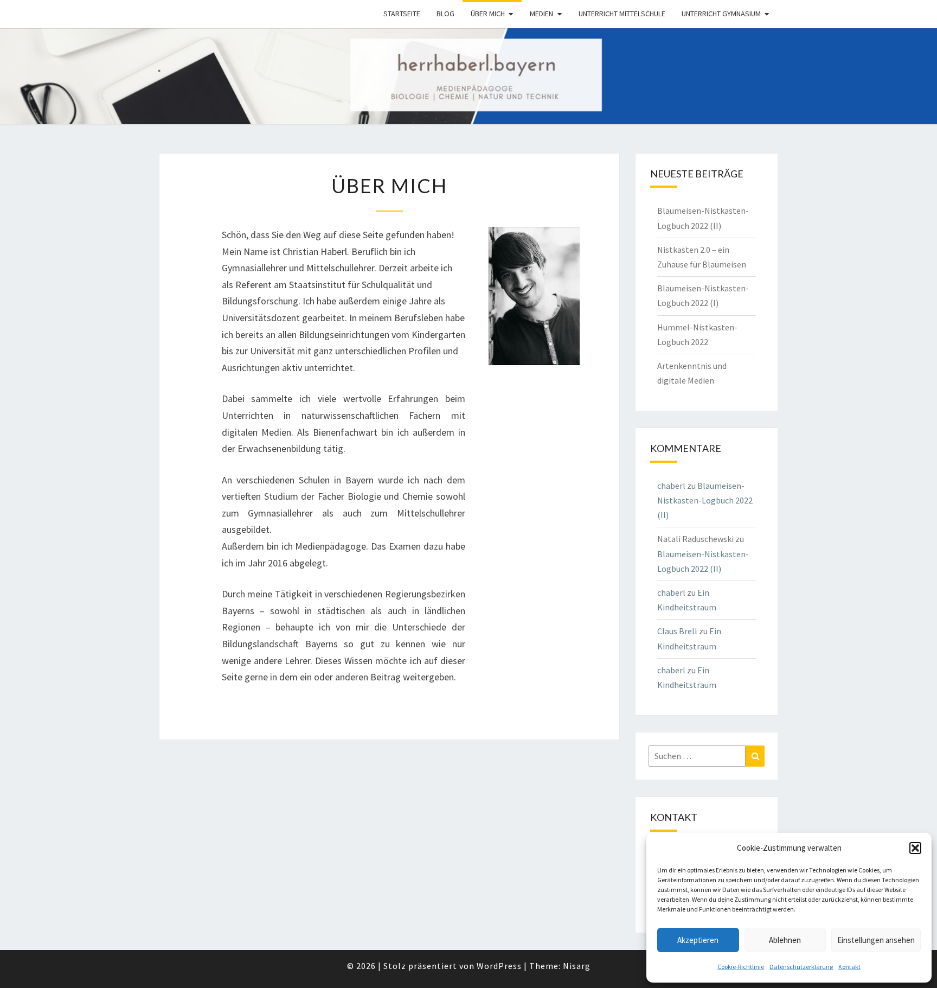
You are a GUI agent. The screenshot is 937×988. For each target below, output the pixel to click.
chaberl (671, 485)
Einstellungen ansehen (876, 940)
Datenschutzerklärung (801, 966)
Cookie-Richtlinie (740, 966)
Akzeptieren (697, 940)
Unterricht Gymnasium (721, 13)
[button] (915, 848)
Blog (445, 13)
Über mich (488, 13)
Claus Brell (677, 631)
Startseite (401, 13)
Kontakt (849, 966)
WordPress (499, 965)
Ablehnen (785, 940)
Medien (541, 13)
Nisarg (577, 965)
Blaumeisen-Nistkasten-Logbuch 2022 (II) (705, 500)
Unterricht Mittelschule (622, 13)
